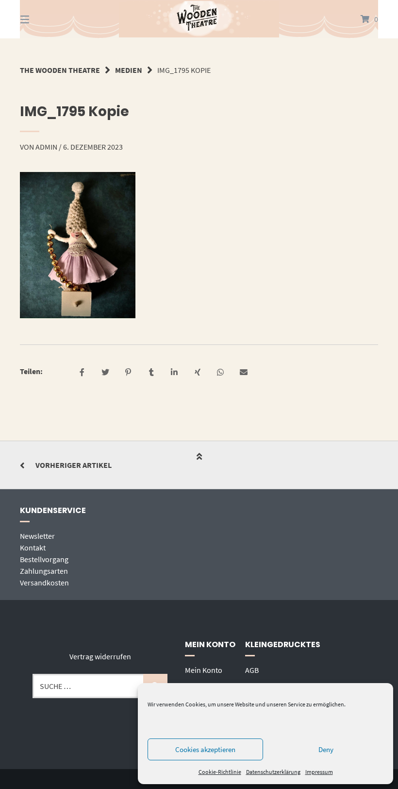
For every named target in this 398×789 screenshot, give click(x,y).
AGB (252, 670)
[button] (82, 372)
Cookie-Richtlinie (220, 771)
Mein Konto (203, 670)
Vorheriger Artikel (73, 465)
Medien (128, 70)
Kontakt (33, 547)
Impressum (319, 771)
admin (46, 147)
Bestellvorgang (44, 559)
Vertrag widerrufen (100, 656)
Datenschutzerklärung (273, 771)
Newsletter (37, 536)
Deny (325, 749)
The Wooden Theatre (60, 70)
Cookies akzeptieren (205, 749)
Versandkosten (44, 582)
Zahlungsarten (44, 571)
